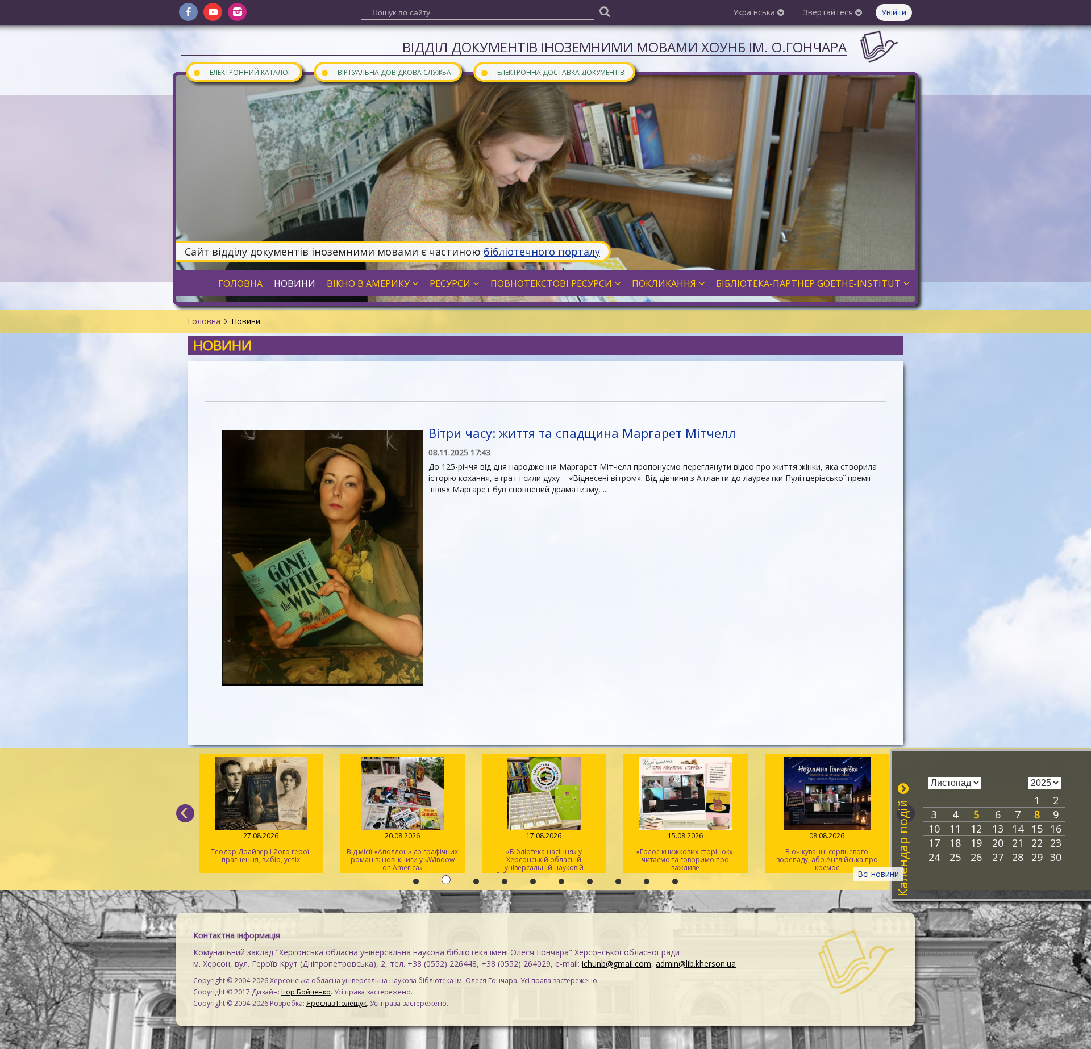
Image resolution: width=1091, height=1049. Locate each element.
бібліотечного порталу (542, 251)
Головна (204, 321)
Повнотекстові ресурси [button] (551, 283)
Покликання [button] (664, 283)
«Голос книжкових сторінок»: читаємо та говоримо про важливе (685, 851)
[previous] (185, 813)
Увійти (893, 12)
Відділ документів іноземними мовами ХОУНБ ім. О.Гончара (624, 46)
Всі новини (878, 873)
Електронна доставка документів (552, 72)
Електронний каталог (242, 72)
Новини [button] (294, 283)
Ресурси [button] (450, 283)
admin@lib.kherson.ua (696, 963)
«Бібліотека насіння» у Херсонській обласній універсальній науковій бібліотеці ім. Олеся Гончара (544, 852)
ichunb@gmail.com (616, 963)
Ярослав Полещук (336, 1003)
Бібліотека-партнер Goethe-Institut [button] (808, 283)
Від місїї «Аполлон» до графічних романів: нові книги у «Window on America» (402, 851)
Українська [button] (755, 12)
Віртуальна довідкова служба (385, 72)
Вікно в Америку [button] (368, 283)
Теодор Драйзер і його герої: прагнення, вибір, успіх (261, 847)
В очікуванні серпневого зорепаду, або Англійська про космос (827, 851)
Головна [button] (240, 283)
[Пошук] (604, 11)
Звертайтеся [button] (829, 12)
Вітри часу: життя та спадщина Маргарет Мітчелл (582, 432)
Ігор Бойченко (306, 992)
